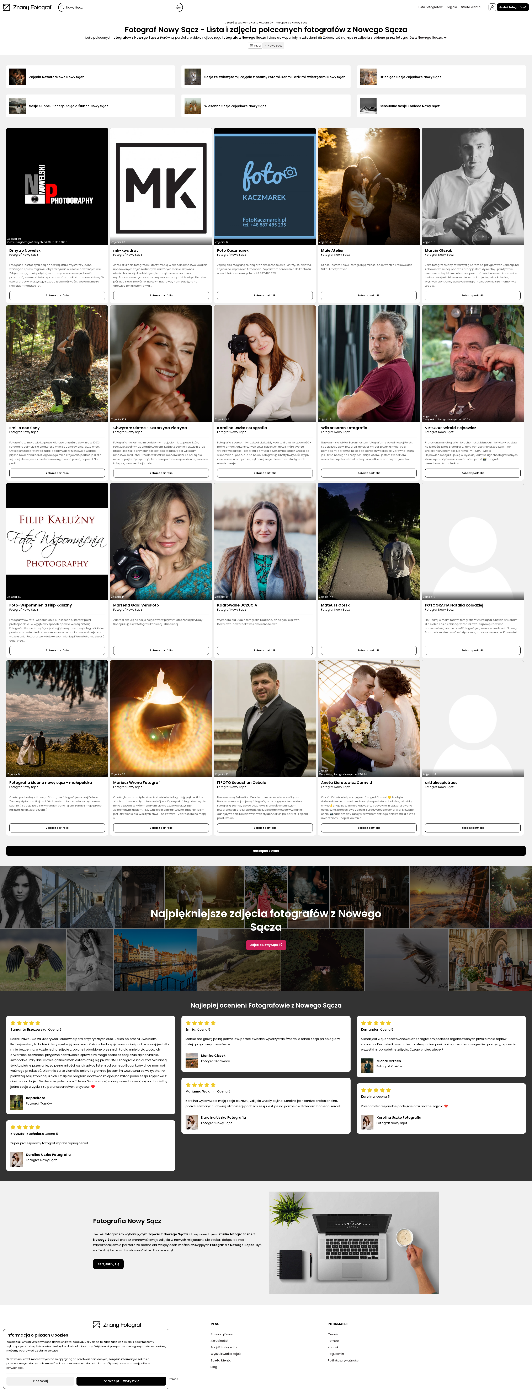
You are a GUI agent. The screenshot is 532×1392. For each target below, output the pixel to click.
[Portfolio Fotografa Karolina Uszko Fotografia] (265, 363)
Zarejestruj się (108, 1264)
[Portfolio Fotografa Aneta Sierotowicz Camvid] (369, 718)
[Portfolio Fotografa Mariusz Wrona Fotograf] (161, 718)
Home (246, 22)
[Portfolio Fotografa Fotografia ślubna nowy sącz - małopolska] (57, 718)
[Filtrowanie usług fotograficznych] (178, 7)
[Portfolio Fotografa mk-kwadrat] (161, 186)
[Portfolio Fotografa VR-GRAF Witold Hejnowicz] (473, 363)
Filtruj (257, 46)
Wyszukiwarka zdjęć (226, 1353)
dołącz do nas (233, 1239)
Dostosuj (40, 1381)
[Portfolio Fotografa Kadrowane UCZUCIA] (265, 541)
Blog (214, 1367)
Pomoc (333, 1340)
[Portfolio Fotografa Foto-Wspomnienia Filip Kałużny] (57, 541)
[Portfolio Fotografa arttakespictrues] (473, 718)
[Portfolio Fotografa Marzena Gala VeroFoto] (161, 541)
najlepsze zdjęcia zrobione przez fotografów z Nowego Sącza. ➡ (394, 37)
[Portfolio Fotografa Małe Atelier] (369, 186)
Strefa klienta (470, 7)
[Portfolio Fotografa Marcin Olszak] (473, 186)
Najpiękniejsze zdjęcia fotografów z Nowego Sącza (266, 920)
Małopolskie (283, 22)
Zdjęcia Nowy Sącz (264, 945)
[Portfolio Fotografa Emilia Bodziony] (57, 363)
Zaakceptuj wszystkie (121, 1381)
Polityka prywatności (343, 1360)
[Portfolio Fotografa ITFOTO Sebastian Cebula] (265, 718)
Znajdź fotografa (224, 1347)
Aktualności (219, 1340)
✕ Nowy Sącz (273, 46)
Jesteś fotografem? (512, 7)
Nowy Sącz (300, 22)
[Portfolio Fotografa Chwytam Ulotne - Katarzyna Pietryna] (161, 363)
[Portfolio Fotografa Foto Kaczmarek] (265, 186)
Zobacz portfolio (57, 295)
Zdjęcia (452, 7)
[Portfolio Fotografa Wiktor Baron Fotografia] (369, 363)
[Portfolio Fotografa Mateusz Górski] (369, 541)
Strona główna (222, 1334)
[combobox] (120, 7)
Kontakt (334, 1347)
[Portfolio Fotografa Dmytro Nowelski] (57, 186)
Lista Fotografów (430, 7)
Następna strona (266, 851)
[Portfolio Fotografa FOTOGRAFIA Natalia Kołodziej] (473, 541)
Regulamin (336, 1353)
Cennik (333, 1334)
